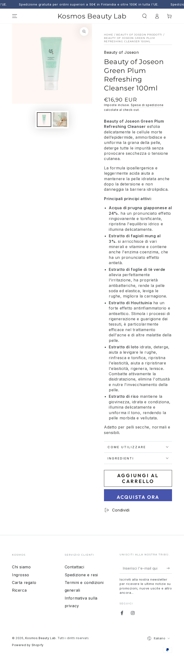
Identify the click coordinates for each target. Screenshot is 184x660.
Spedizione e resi (81, 574)
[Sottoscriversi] (169, 568)
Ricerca (19, 590)
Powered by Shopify (28, 645)
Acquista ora (138, 497)
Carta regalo (24, 582)
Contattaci (74, 567)
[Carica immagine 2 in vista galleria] (60, 119)
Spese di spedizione (147, 105)
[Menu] (14, 16)
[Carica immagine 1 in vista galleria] (44, 119)
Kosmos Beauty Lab (40, 638)
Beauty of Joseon (121, 52)
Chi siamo (21, 567)
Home (108, 34)
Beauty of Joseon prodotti (139, 34)
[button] (144, 16)
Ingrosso (20, 574)
